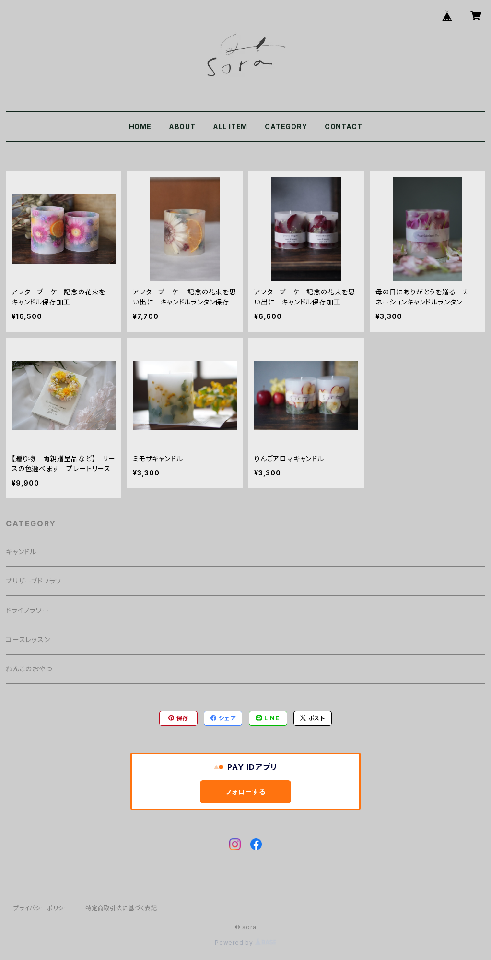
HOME (140, 126)
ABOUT (182, 126)
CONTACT (343, 126)
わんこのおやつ (29, 669)
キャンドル (21, 551)
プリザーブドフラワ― (37, 581)
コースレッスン (28, 639)
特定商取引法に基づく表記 (121, 907)
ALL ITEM (230, 126)
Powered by (235, 942)
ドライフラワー (27, 610)
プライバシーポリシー (41, 907)
